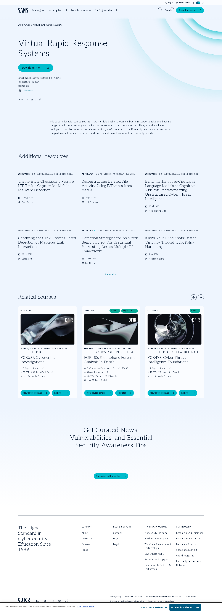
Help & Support (122, 527)
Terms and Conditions (134, 597)
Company (87, 527)
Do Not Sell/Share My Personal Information (163, 597)
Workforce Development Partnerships (158, 546)
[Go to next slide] (201, 297)
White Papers (24, 25)
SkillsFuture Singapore (157, 559)
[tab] (38, 10)
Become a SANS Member (189, 533)
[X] (45, 601)
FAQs (115, 538)
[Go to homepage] (23, 10)
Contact (117, 533)
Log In (170, 3)
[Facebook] (59, 601)
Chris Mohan (28, 91)
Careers (86, 544)
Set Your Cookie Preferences (153, 607)
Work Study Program (156, 533)
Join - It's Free (184, 3)
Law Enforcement (154, 553)
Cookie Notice (190, 597)
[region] (111, 607)
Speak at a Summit (186, 549)
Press (85, 549)
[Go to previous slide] (194, 297)
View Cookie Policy (85, 607)
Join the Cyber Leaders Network (188, 563)
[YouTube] (52, 601)
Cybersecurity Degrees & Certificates (158, 567)
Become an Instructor (188, 538)
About (85, 533)
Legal (116, 544)
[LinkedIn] (38, 601)
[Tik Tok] (67, 601)
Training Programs (156, 527)
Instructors (88, 538)
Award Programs (185, 555)
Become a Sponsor (186, 544)
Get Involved (183, 527)
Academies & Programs (157, 538)
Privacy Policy (115, 597)
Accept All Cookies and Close (185, 607)
